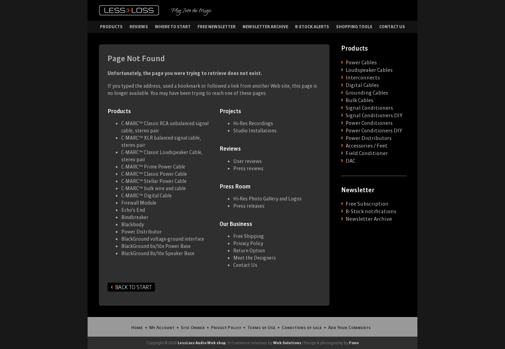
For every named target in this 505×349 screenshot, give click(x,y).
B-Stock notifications (371, 211)
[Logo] (129, 10)
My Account (162, 327)
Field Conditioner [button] (367, 153)
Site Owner (193, 327)
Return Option (249, 251)
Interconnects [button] (363, 78)
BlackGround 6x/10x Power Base (156, 246)
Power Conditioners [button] (369, 123)
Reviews (139, 26)
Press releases (249, 206)
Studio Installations (255, 131)
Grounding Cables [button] (367, 93)
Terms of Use (261, 327)
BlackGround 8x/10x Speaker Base (157, 253)
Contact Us (392, 26)
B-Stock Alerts (312, 26)
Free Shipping (248, 236)
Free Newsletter (217, 26)
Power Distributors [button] (369, 138)
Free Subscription (367, 204)
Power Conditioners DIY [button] (374, 131)
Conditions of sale (302, 327)
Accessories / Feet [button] (367, 146)
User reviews (247, 161)
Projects (230, 111)
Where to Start (173, 26)
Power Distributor (141, 232)
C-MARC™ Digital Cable (146, 196)
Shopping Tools (354, 26)
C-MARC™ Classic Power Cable (154, 174)
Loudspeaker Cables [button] (369, 70)
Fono (354, 342)
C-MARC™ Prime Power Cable (153, 167)
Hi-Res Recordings (253, 123)
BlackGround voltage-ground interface (162, 239)
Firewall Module (138, 203)
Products (111, 26)
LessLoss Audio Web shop (202, 342)
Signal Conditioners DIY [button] (374, 115)
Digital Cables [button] (362, 85)
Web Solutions (287, 342)
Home (137, 327)
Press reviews (248, 168)
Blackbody (132, 224)
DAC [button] (350, 161)
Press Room (235, 186)
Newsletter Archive (265, 26)
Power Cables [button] (361, 62)
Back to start (133, 287)
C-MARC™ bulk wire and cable (153, 188)
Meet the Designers (254, 258)
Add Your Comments (349, 327)
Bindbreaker (134, 217)
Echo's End (133, 210)
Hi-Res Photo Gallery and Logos (267, 199)
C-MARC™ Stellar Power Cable (154, 181)
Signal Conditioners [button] (369, 108)
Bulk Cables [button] (359, 100)
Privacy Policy (248, 243)
